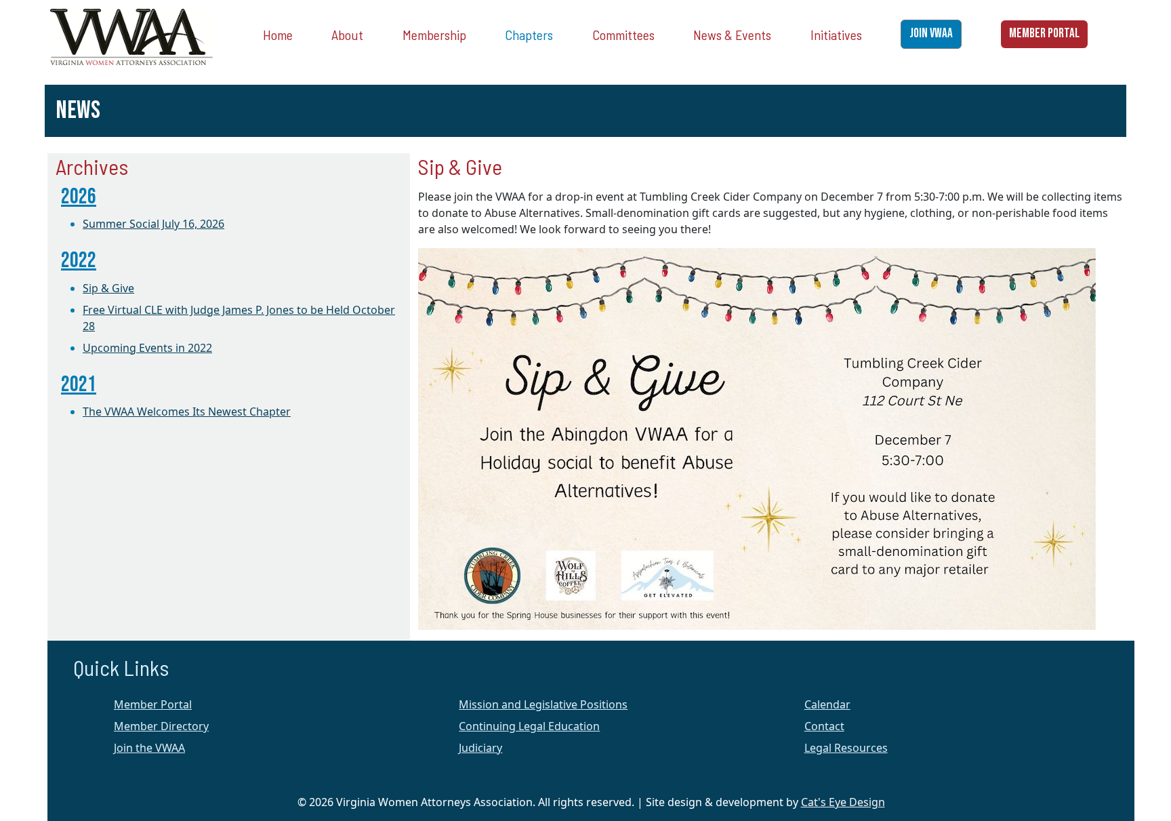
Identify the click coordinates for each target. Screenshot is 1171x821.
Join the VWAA (149, 747)
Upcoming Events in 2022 (147, 347)
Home (278, 34)
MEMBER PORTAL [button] (1044, 33)
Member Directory (161, 726)
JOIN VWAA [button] (931, 33)
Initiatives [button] (836, 34)
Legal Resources (846, 747)
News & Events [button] (732, 34)
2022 (78, 260)
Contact (824, 726)
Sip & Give (108, 288)
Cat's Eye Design (843, 802)
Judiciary (480, 747)
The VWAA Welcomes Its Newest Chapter (187, 411)
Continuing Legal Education (529, 726)
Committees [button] (623, 34)
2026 (78, 197)
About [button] (347, 34)
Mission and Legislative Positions (543, 704)
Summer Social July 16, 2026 (153, 223)
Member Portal (153, 704)
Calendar (827, 704)
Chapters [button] (529, 34)
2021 (78, 385)
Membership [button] (434, 34)
